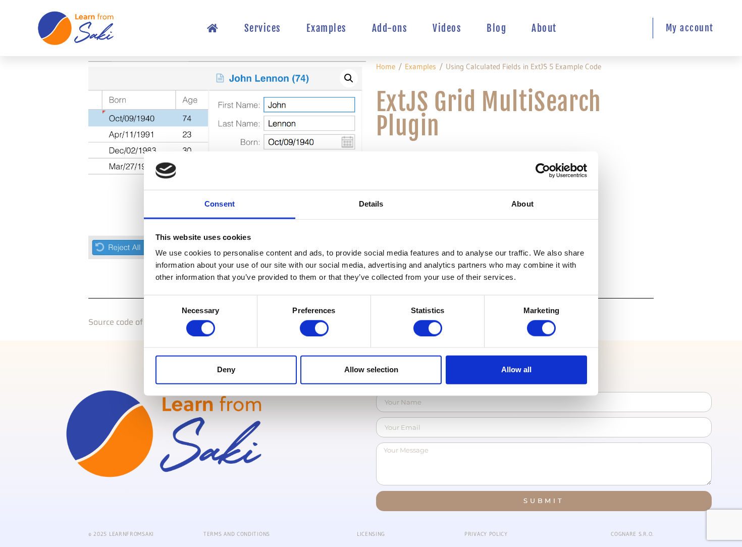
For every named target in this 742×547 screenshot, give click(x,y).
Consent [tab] (219, 204)
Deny (226, 369)
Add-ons (390, 28)
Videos (447, 28)
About (544, 28)
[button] (349, 78)
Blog (496, 28)
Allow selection (371, 369)
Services (262, 28)
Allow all (516, 369)
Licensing (371, 533)
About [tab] (522, 204)
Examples (326, 28)
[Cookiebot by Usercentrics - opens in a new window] (543, 170)
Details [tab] (371, 204)
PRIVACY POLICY (486, 533)
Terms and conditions (236, 533)
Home (385, 66)
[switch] (314, 328)
